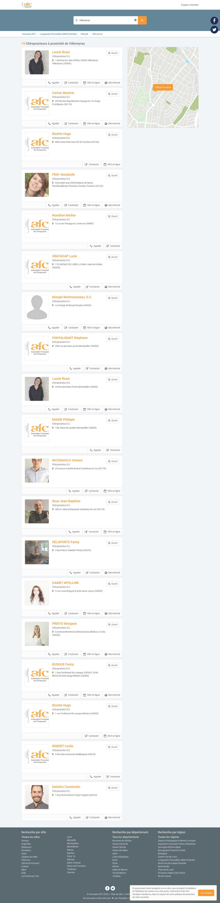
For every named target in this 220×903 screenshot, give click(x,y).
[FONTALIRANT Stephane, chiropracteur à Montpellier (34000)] (37, 348)
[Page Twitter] (214, 29)
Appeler (55, 82)
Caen (24, 853)
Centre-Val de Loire (167, 856)
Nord (114, 860)
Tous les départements (125, 837)
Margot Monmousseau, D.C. (72, 297)
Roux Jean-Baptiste (66, 501)
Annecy (25, 840)
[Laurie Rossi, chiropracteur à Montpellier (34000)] (37, 389)
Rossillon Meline (64, 215)
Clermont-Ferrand (30, 863)
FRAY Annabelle (63, 174)
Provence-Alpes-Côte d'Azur (171, 873)
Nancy (70, 850)
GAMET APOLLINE (65, 583)
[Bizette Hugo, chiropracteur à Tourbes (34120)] (37, 144)
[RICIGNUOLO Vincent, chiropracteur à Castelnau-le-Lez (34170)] (37, 471)
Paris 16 (71, 856)
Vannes (71, 872)
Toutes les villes (30, 837)
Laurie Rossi (61, 52)
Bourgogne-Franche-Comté (171, 850)
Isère (114, 853)
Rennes (70, 859)
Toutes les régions (168, 837)
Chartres (25, 860)
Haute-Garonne (120, 844)
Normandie (163, 866)
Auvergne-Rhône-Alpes (169, 847)
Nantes (70, 853)
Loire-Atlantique (120, 856)
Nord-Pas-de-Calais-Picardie (172, 863)
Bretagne (162, 853)
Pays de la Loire (166, 869)
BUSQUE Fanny (63, 664)
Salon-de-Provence (76, 866)
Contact (129, 894)
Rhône (115, 866)
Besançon (26, 847)
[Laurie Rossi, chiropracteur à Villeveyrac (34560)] (37, 62)
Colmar (25, 866)
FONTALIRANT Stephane (70, 338)
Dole (23, 873)
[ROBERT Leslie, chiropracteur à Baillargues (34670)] (37, 756)
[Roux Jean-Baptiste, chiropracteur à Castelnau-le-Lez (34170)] (37, 511)
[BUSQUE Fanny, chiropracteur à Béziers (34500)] (37, 675)
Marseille (71, 840)
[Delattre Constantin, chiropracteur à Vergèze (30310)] (37, 797)
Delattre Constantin (66, 787)
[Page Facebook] (214, 20)
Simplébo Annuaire (128, 898)
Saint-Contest (74, 862)
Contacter (73, 82)
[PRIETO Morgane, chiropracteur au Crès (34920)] (37, 634)
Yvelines (116, 876)
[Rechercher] (142, 20)
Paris (115, 863)
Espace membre (190, 4)
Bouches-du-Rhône (121, 840)
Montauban (73, 843)
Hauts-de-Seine (120, 850)
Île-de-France (164, 876)
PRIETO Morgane (64, 623)
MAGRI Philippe (63, 419)
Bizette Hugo (61, 134)
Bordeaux (26, 850)
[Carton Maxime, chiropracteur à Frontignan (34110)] (37, 103)
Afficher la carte (163, 87)
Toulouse (71, 869)
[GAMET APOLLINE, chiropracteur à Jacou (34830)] (37, 593)
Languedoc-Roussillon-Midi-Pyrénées (176, 860)
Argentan (26, 844)
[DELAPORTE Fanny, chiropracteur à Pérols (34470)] (37, 552)
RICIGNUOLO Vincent (67, 460)
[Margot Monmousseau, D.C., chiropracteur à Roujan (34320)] (37, 307)
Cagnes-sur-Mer (29, 856)
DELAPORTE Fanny (65, 542)
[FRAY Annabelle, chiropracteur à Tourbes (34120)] (37, 185)
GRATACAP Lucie (64, 256)
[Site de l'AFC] (26, 5)
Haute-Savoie (119, 847)
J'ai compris (206, 893)
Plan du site (117, 894)
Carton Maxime (63, 93)
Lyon (69, 837)
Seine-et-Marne (119, 869)
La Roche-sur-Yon (30, 876)
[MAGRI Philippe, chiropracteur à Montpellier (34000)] (37, 430)
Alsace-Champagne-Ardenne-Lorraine (177, 840)
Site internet (114, 82)
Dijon (23, 869)
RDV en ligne (93, 82)
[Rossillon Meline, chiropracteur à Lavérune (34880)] (37, 226)
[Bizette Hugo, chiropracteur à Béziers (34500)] (37, 715)
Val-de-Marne (119, 873)
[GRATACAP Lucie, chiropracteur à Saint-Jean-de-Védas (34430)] (37, 266)
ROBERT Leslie (62, 746)
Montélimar (72, 846)
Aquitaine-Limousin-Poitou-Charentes (177, 844)
